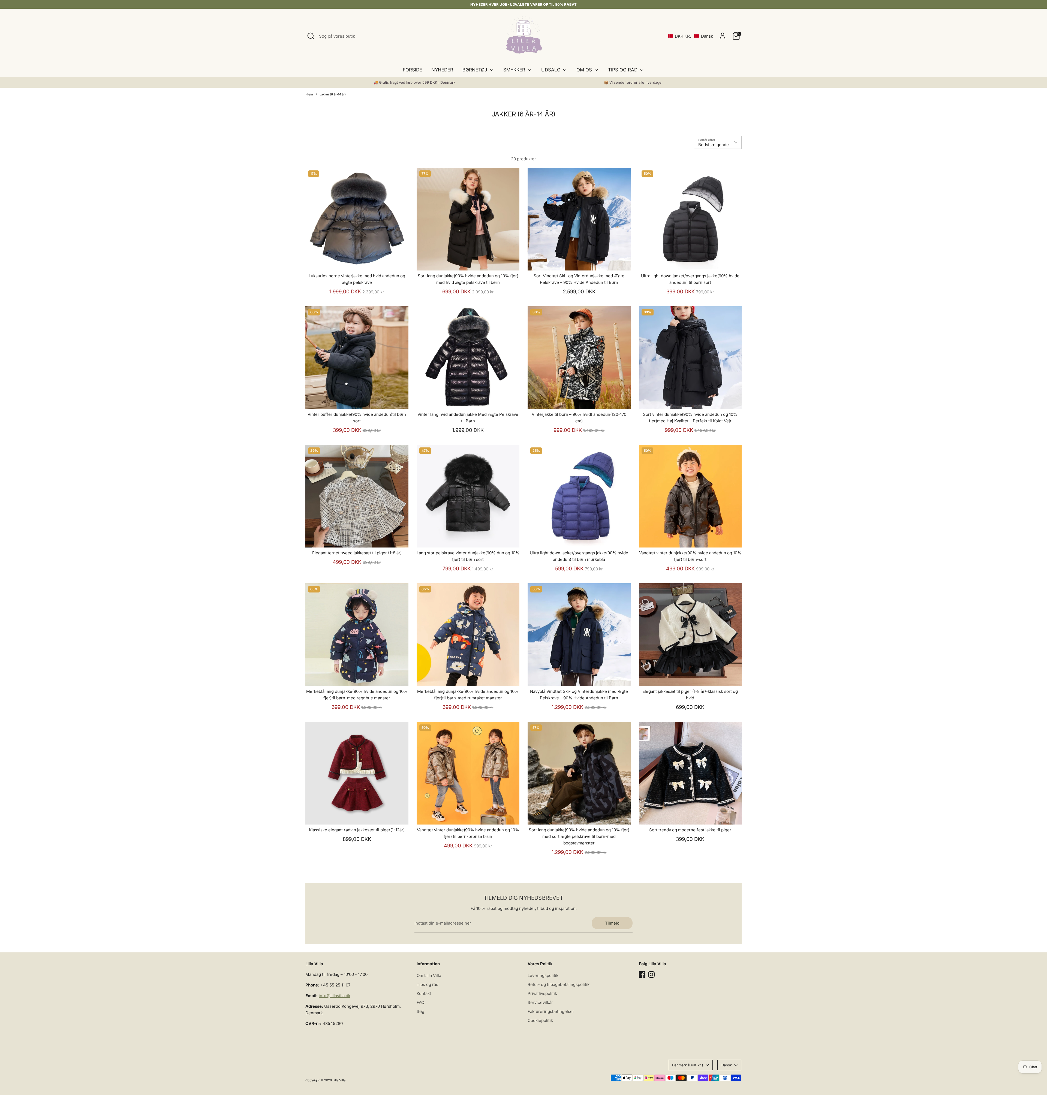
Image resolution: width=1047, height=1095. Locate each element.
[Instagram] (651, 974)
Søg (420, 1011)
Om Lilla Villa (429, 975)
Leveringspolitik (543, 975)
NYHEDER (442, 70)
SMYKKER (514, 70)
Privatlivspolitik (542, 993)
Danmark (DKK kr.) (687, 1065)
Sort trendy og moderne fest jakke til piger (690, 829)
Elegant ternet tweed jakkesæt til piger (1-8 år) (357, 552)
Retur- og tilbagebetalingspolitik (558, 984)
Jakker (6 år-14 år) (333, 94)
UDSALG (551, 70)
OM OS (584, 70)
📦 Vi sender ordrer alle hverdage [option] (632, 82)
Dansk (726, 1065)
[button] (690, 36)
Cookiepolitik (540, 1020)
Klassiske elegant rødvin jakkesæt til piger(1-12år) (357, 829)
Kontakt (424, 993)
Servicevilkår (540, 1002)
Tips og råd (427, 984)
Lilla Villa (339, 1080)
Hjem (309, 94)
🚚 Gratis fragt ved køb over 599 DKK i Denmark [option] (414, 82)
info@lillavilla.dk (334, 995)
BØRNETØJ (475, 70)
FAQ (420, 1002)
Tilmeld (612, 923)
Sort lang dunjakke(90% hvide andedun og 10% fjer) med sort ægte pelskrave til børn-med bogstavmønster (579, 836)
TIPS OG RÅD (623, 70)
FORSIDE (412, 70)
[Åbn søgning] (310, 36)
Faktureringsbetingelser (551, 1011)
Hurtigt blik (357, 261)
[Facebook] (642, 974)
